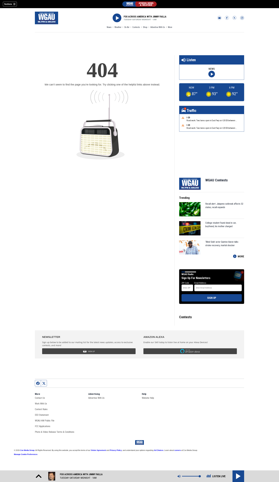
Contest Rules (41, 409)
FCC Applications (42, 426)
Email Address (200, 283)
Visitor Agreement (98, 450)
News (109, 27)
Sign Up (211, 297)
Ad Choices (158, 450)
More (170, 27)
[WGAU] (139, 4)
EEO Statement (42, 415)
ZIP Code (185, 283)
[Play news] (211, 74)
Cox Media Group (27, 450)
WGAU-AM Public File (44, 420)
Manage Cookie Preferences (25, 454)
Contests (136, 27)
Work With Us (41, 403)
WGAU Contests (216, 180)
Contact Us (40, 398)
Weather (118, 27)
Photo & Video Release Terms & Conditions (54, 432)
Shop (145, 27)
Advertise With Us (157, 27)
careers (177, 450)
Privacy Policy (116, 450)
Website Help (148, 398)
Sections (8, 4)
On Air (126, 27)
